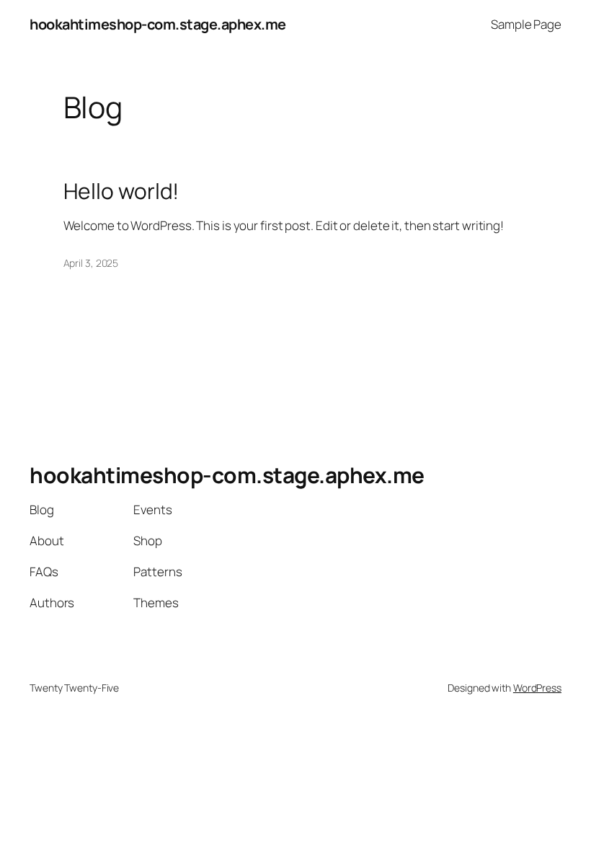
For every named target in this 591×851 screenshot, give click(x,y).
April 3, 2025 (91, 263)
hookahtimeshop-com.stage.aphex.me (158, 24)
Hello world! (121, 191)
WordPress (537, 688)
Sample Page (526, 24)
